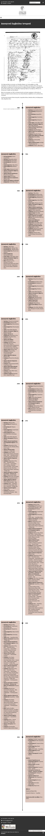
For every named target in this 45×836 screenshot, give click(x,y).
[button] (1, 17)
